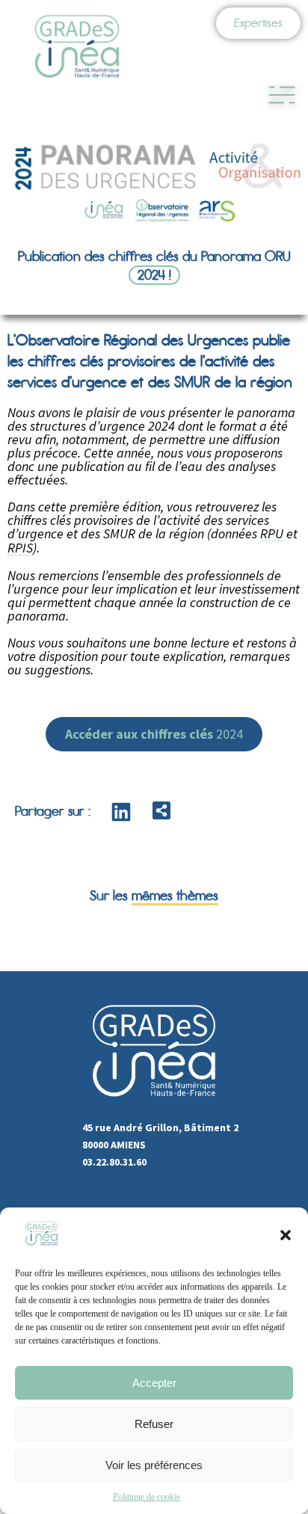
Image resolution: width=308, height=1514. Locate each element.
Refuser (154, 1424)
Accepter (154, 1382)
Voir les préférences (154, 1465)
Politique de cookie (146, 1497)
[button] (285, 1235)
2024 (154, 733)
